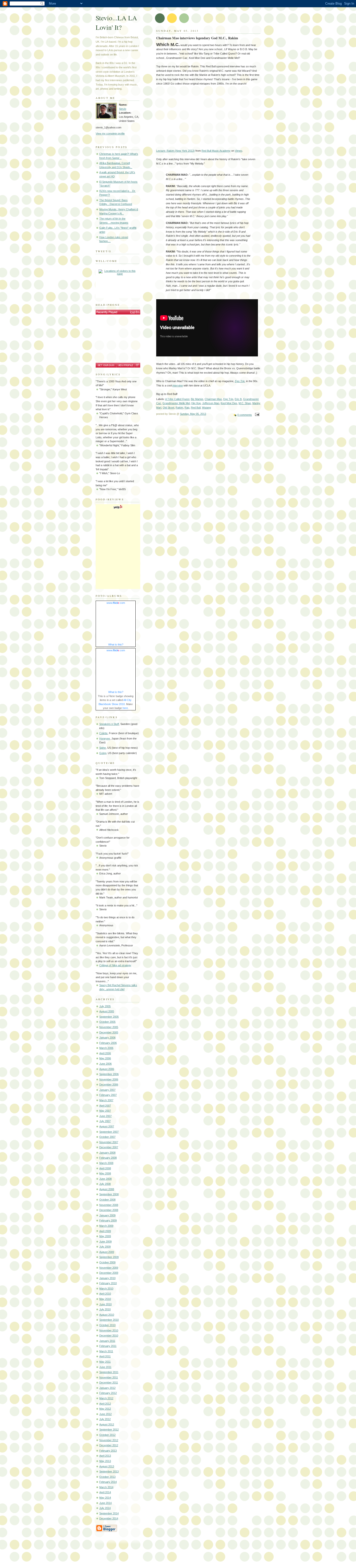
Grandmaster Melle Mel (176, 403)
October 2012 (107, 1434)
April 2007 (105, 1105)
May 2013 (105, 1461)
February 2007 (108, 1094)
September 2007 (109, 1131)
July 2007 (105, 1121)
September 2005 (109, 1016)
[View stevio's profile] (125, 365)
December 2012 (108, 1445)
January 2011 (107, 1340)
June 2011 (105, 1367)
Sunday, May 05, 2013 (193, 413)
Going (102, 753)
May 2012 (105, 1408)
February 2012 (108, 1392)
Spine (102, 747)
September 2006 (109, 1074)
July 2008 (105, 1183)
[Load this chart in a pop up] (137, 365)
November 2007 (108, 1142)
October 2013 (107, 1476)
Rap (187, 407)
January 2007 (107, 1089)
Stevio (122, 108)
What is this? (115, 644)
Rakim (179, 407)
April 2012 (105, 1403)
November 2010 (108, 1330)
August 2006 (106, 1069)
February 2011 (107, 1345)
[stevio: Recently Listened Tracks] (118, 312)
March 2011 (106, 1351)
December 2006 (108, 1084)
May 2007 (105, 1110)
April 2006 (105, 1053)
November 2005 (108, 1027)
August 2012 (106, 1424)
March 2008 (106, 1163)
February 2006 (108, 1042)
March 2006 (106, 1047)
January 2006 (107, 1037)
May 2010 (105, 1298)
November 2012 (108, 1440)
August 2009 (106, 1251)
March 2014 (106, 1487)
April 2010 (105, 1293)
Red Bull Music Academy (216, 150)
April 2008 (105, 1168)
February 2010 (108, 1283)
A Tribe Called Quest (177, 399)
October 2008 (107, 1199)
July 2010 (105, 1309)
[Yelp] (118, 508)
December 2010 (108, 1335)
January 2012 (107, 1387)
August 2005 (106, 1011)
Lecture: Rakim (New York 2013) (175, 150)
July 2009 (105, 1246)
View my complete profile (110, 133)
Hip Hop (196, 403)
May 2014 (105, 1497)
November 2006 (108, 1079)
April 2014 (105, 1492)
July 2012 (105, 1419)
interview (177, 385)
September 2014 (109, 1513)
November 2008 (108, 1204)
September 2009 (109, 1257)
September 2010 (109, 1319)
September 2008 (109, 1194)
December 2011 (108, 1382)
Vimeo (238, 150)
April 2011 (105, 1356)
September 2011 (108, 1372)
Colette (103, 733)
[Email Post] (256, 414)
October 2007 (107, 1136)
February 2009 (108, 1220)
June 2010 (105, 1304)
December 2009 (108, 1272)
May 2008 (105, 1173)
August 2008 (106, 1189)
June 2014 (105, 1502)
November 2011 (108, 1377)
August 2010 (106, 1314)
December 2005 (108, 1032)
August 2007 (106, 1126)
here (125, 708)
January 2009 (107, 1215)
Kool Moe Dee (229, 403)
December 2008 (108, 1210)
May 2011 (105, 1361)
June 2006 (105, 1063)
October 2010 (107, 1325)
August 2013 (106, 1466)
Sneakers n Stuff (109, 724)
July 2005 (105, 1006)
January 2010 (107, 1278)
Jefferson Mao (210, 403)
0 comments (244, 414)
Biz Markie (197, 399)
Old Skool (168, 407)
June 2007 (105, 1116)
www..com (116, 602)
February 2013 (108, 1450)
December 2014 (108, 1518)
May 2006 (105, 1058)
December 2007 (108, 1147)
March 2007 (106, 1100)
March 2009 (106, 1225)
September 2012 (109, 1429)
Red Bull (196, 407)
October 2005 (107, 1021)
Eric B (238, 399)
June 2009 (105, 1241)
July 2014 (105, 1508)
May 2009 (105, 1236)
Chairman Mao (213, 399)
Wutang (206, 407)
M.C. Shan (245, 403)
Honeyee (104, 738)
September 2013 (109, 1471)
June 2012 (105, 1414)
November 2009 (108, 1267)
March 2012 (106, 1398)
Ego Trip (228, 399)
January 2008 (107, 1152)
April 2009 (105, 1231)
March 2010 (106, 1288)
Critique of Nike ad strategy (115, 965)
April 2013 (105, 1455)
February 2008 (108, 1157)
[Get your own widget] (106, 365)
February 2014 (108, 1481)
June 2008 (105, 1178)
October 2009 (107, 1262)
